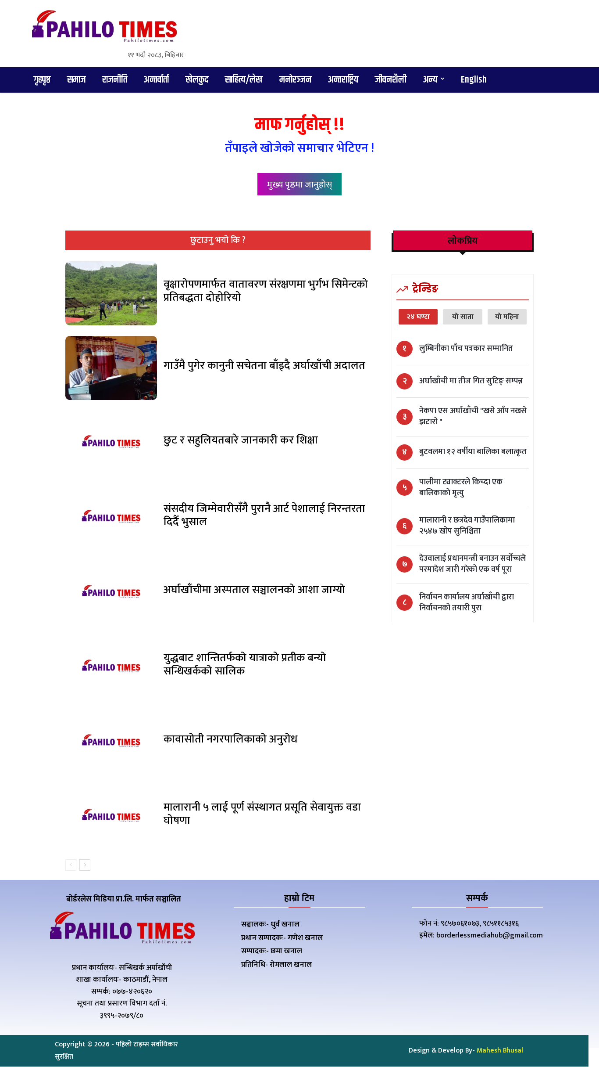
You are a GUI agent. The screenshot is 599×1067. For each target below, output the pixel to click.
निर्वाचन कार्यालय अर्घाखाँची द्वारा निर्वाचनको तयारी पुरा (466, 603)
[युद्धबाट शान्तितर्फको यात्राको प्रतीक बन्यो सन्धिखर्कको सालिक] (111, 667)
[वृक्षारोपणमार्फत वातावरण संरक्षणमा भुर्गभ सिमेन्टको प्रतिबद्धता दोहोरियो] (111, 293)
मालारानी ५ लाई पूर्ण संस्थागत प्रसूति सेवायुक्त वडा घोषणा (262, 813)
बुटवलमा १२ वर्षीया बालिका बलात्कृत (473, 452)
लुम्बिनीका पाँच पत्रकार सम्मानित (466, 348)
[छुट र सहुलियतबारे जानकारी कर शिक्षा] (111, 443)
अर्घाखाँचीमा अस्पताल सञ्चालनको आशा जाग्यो (254, 590)
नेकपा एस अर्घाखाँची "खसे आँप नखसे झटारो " (473, 417)
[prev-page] (70, 865)
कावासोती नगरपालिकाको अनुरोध (230, 739)
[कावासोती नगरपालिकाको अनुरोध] (111, 742)
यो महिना (507, 317)
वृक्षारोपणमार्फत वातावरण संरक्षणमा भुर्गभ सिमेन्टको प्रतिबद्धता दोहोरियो (266, 290)
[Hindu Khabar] (104, 28)
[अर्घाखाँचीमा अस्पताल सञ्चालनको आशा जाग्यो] (111, 592)
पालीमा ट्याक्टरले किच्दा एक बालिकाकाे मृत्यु (461, 488)
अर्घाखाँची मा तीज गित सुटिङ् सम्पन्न (471, 381)
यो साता (463, 317)
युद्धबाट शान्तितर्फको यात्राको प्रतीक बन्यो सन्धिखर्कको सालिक (245, 664)
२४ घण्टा (418, 317)
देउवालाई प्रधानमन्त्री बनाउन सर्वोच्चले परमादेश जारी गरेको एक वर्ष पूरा (472, 564)
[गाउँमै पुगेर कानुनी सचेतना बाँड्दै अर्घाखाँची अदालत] (111, 368)
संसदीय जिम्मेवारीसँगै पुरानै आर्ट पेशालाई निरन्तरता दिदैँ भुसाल (264, 515)
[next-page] (84, 865)
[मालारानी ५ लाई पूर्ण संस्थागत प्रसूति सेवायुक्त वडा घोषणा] (111, 816)
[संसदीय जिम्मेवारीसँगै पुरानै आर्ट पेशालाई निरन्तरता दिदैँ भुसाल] (111, 517)
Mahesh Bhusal (500, 1050)
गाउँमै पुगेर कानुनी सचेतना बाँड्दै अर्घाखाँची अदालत (264, 366)
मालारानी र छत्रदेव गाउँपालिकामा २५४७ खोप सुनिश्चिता (467, 526)
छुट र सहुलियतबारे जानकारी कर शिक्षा (241, 440)
